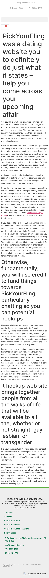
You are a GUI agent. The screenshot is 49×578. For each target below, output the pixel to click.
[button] (24, 19)
